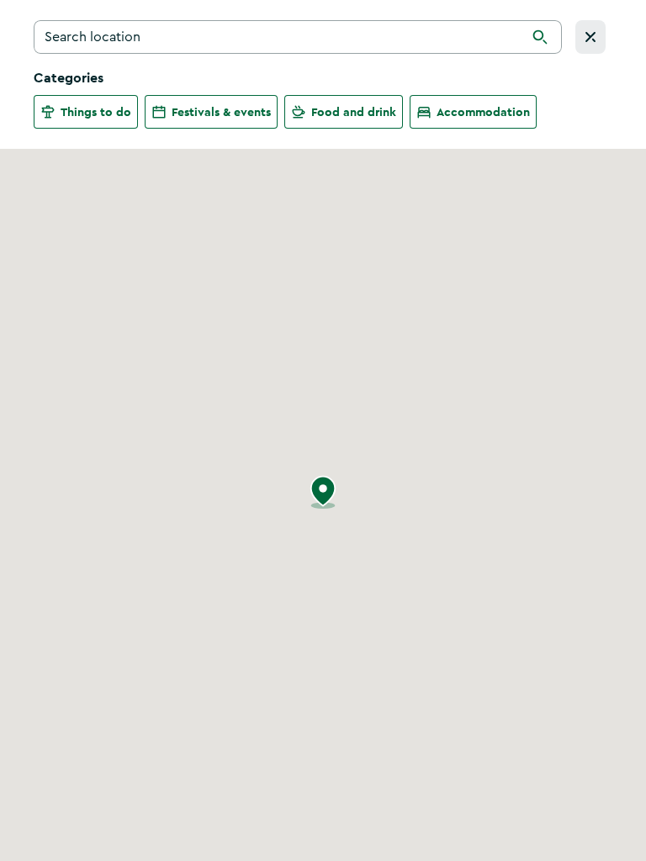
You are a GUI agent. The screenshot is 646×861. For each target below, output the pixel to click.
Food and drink (353, 111)
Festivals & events (221, 111)
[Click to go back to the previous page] (590, 37)
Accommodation (483, 111)
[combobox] (298, 37)
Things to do (96, 111)
